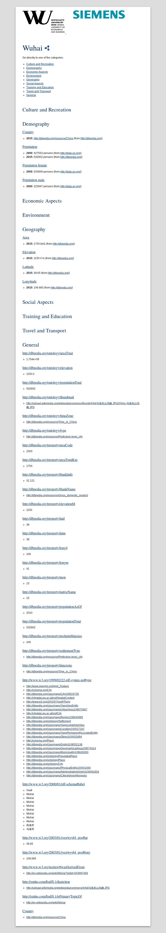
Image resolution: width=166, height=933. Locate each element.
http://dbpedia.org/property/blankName (48, 489)
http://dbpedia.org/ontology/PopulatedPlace (51, 756)
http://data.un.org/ (70, 153)
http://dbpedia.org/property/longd (44, 547)
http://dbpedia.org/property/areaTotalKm (49, 459)
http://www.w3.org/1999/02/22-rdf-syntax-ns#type (56, 680)
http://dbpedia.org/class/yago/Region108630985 (54, 717)
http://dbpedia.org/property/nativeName (49, 591)
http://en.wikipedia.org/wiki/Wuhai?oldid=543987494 (57, 873)
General (31, 95)
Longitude (29, 281)
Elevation (28, 252)
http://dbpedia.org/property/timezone (47, 665)
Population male (33, 179)
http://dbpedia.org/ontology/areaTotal (47, 353)
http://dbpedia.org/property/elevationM (48, 503)
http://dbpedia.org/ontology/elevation (47, 367)
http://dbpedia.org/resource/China (53, 138)
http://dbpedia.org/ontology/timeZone (47, 415)
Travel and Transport (38, 91)
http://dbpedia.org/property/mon (44, 577)
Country (28, 132)
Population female (34, 165)
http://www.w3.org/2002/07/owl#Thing (48, 701)
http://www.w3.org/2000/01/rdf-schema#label (53, 784)
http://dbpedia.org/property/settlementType (51, 650)
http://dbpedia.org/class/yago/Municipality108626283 (57, 752)
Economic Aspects (37, 71)
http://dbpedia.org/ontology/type (44, 430)
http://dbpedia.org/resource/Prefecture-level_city (54, 436)
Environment (33, 75)
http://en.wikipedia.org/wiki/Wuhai (45, 902)
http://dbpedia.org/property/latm (43, 533)
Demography (34, 68)
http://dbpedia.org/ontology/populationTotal (51, 382)
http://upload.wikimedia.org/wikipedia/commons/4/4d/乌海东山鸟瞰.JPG (68, 887)
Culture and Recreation (40, 64)
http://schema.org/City (39, 690)
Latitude (28, 266)
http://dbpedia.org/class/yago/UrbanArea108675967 (56, 709)
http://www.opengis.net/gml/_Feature (47, 686)
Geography (33, 79)
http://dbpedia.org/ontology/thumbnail (48, 397)
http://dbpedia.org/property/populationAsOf (52, 606)
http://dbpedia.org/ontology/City (44, 763)
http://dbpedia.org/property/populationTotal (51, 621)
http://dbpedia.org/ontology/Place (45, 760)
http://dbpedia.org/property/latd (43, 518)
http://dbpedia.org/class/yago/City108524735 (52, 693)
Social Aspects (34, 83)
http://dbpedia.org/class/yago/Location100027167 (55, 728)
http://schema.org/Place (40, 740)
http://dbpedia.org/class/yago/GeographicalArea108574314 (61, 748)
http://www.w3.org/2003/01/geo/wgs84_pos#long (56, 852)
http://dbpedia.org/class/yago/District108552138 (54, 744)
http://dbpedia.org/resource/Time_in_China (51, 421)
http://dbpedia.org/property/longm (45, 562)
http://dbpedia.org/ (91, 138)
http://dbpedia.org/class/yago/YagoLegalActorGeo (55, 725)
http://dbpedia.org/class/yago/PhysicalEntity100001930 (58, 767)
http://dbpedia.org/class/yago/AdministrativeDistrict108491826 (62, 771)
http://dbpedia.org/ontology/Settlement (48, 721)
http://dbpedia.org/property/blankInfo (47, 474)
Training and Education (40, 87)
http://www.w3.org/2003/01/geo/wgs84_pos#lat (55, 837)
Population (29, 146)
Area (25, 237)
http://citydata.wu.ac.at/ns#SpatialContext (50, 697)
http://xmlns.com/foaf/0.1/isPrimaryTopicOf (52, 896)
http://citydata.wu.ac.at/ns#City (44, 713)
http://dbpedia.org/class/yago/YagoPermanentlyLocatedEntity (62, 732)
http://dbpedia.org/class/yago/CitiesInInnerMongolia (56, 775)
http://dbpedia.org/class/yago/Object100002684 (54, 736)
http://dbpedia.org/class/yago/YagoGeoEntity (52, 705)
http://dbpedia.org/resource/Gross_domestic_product (57, 495)
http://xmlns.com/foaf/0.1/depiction (46, 881)
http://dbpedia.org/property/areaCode (47, 445)
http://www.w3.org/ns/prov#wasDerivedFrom (53, 867)
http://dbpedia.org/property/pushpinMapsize (52, 636)
